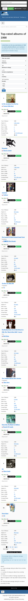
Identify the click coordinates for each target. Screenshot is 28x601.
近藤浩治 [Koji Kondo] (9, 241)
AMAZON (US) (6, 113)
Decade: (4, 81)
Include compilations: (7, 72)
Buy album (4, 109)
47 (14, 538)
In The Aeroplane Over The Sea (10, 104)
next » (15, 547)
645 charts (16, 443)
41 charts (16, 258)
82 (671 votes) (17, 498)
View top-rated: (6, 58)
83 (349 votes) (17, 363)
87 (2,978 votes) (19, 133)
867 (15, 264)
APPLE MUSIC (12, 111)
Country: (4, 76)
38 (16, 223)
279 (15, 219)
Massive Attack (7, 150)
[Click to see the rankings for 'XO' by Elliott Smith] (10, 463)
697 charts (16, 211)
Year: (3, 86)
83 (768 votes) (17, 221)
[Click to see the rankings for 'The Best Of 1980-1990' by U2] (10, 277)
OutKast (5, 195)
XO (3, 469)
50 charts (16, 304)
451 (15, 496)
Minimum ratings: (6, 67)
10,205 (15, 312)
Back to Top (14, 588)
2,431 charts (16, 123)
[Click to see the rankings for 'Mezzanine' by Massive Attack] (10, 142)
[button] (2, 23)
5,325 (15, 266)
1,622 (15, 310)
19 (16, 500)
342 (15, 451)
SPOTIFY (19, 111)
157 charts (16, 353)
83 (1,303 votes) (17, 177)
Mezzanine (4, 148)
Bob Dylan (6, 336)
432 (16, 135)
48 (14, 357)
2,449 (15, 405)
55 (16, 455)
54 (12, 547)
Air (4, 516)
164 (15, 308)
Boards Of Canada (8, 427)
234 (15, 540)
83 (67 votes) (17, 268)
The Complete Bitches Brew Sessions (11, 378)
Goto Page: (5, 549)
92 (14, 262)
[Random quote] (25, 17)
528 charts (16, 488)
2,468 (15, 361)
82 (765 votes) (17, 453)
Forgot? (24, 8)
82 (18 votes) (17, 409)
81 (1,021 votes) (17, 542)
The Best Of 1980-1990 (8, 283)
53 (10, 547)
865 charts (16, 532)
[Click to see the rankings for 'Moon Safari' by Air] (10, 508)
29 (14, 173)
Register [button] (11, 8)
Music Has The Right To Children (11, 425)
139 (15, 175)
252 (15, 403)
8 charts (16, 399)
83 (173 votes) (17, 314)
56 (14, 217)
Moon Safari (5, 513)
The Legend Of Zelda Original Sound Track (13, 237)
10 (16, 270)
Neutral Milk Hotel (8, 106)
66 (14, 449)
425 (15, 359)
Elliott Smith (6, 471)
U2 (4, 287)
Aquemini (4, 193)
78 (14, 494)
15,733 (15, 407)
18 (14, 131)
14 (16, 365)
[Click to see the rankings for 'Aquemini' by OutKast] (10, 187)
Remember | (19, 8)
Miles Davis (6, 382)
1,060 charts (16, 167)
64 (16, 179)
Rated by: (4, 63)
